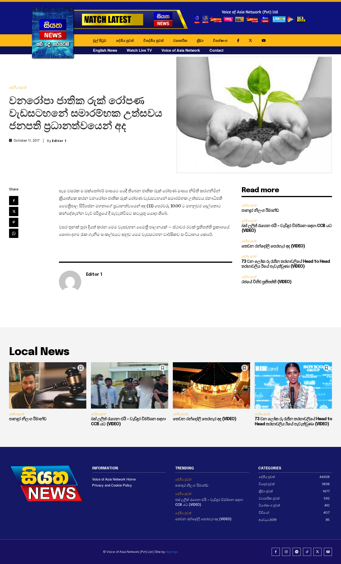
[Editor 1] (70, 282)
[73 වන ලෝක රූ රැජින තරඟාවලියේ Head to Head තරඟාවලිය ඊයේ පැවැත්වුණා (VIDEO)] (293, 385)
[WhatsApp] (13, 233)
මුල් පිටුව (99, 40)
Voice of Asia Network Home (114, 479)
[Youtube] (328, 552)
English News (105, 50)
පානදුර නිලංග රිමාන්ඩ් (260, 210)
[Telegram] (297, 552)
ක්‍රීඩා (200, 40)
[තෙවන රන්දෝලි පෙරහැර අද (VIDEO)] (211, 385)
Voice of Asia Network (180, 50)
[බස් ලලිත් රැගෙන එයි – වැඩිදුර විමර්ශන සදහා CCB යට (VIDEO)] (129, 385)
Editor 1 (59, 141)
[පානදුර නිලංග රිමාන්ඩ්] (47, 385)
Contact (216, 50)
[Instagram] (286, 552)
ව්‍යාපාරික (180, 40)
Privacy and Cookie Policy (112, 485)
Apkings (172, 552)
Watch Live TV (139, 50)
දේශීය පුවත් (125, 40)
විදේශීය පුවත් (153, 40)
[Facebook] (13, 200)
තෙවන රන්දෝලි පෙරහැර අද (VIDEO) (273, 246)
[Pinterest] (13, 222)
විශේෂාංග (220, 40)
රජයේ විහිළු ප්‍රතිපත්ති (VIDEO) (266, 282)
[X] (13, 211)
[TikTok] (307, 552)
